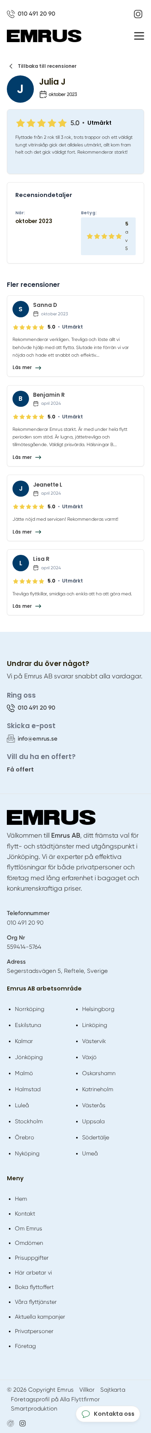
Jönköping (29, 1057)
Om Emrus (28, 1228)
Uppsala (93, 1121)
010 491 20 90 (25, 922)
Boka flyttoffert (34, 1287)
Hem (21, 1199)
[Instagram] (138, 14)
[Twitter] (22, 1423)
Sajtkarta (112, 1389)
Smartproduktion (34, 1408)
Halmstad (28, 1089)
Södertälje (95, 1137)
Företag (25, 1346)
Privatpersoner (34, 1331)
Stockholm (29, 1121)
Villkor (87, 1389)
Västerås (93, 1105)
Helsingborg (98, 1009)
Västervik (94, 1041)
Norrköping (29, 1009)
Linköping (94, 1025)
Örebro (24, 1137)
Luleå (22, 1105)
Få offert (20, 769)
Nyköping (27, 1153)
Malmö (24, 1073)
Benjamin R (49, 395)
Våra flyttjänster (36, 1302)
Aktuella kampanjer (40, 1316)
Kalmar (24, 1041)
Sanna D (45, 305)
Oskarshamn (99, 1073)
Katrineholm (97, 1089)
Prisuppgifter (32, 1257)
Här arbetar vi (33, 1272)
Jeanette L (47, 485)
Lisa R (41, 559)
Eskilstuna (28, 1025)
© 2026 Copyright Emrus (40, 1389)
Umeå (90, 1153)
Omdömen (29, 1243)
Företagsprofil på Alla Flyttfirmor (55, 1399)
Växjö (89, 1057)
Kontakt (25, 1213)
